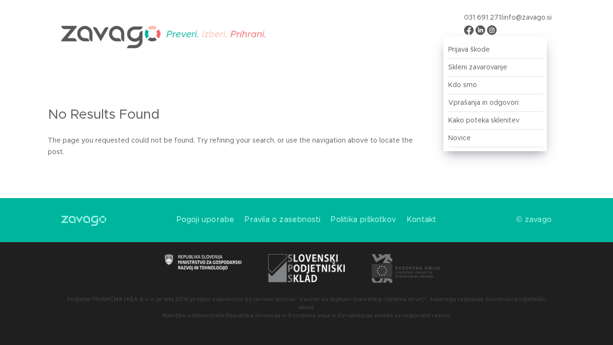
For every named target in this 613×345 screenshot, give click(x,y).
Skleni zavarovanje (477, 67)
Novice (459, 138)
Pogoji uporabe (206, 219)
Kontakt (421, 219)
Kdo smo (462, 85)
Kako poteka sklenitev (484, 120)
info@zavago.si (527, 17)
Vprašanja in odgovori (483, 103)
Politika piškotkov (363, 219)
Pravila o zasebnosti (282, 219)
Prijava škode (469, 49)
